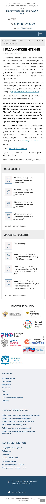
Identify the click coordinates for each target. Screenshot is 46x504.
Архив (4, 391)
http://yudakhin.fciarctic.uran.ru (25, 91)
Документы (6, 388)
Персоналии (6, 381)
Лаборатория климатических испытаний (16, 428)
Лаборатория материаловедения (14, 425)
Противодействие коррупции (12, 397)
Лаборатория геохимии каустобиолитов (16, 418)
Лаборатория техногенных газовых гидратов (18, 421)
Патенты (5, 454)
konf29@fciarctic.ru (30, 140)
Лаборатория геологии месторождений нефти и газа (21, 415)
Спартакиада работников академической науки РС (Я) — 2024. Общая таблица (26, 256)
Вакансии (5, 401)
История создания (8, 378)
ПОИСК (13, 19)
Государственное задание (12, 448)
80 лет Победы (19, 243)
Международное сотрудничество (14, 468)
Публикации (6, 451)
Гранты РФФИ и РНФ (10, 458)
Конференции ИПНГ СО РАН (13, 465)
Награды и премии (9, 461)
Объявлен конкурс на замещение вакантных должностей (23, 180)
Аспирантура (6, 384)
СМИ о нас (5, 394)
